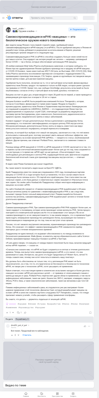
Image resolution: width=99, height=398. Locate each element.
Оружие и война (26, 31)
